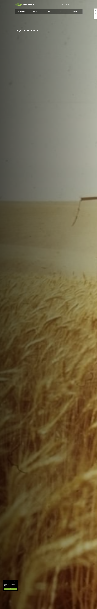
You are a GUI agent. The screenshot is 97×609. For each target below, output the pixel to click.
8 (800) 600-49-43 (75, 4)
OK (10, 588)
